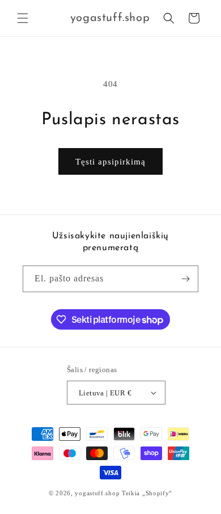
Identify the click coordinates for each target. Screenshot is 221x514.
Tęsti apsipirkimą (110, 161)
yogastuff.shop (97, 493)
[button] (22, 18)
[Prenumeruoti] (185, 279)
